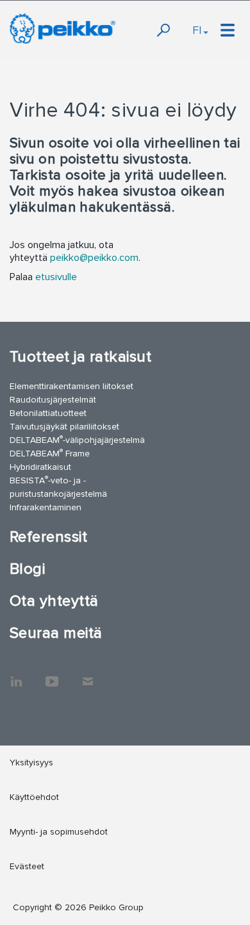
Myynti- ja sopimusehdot (59, 831)
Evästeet (27, 866)
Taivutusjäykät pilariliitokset (64, 426)
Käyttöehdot (34, 797)
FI (197, 30)
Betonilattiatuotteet (48, 413)
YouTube (52, 675)
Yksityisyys (31, 762)
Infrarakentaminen (45, 507)
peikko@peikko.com (94, 257)
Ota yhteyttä (54, 601)
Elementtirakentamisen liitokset (71, 386)
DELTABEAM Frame (50, 453)
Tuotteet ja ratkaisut (80, 356)
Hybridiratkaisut (40, 467)
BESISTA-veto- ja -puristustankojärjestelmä (58, 486)
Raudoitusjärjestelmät (53, 399)
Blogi (27, 569)
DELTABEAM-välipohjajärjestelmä (77, 439)
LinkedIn (16, 675)
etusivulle (56, 277)
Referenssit (48, 537)
